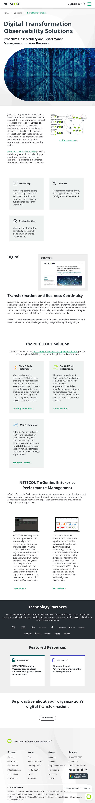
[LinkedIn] (70, 770)
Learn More (18, 588)
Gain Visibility (60, 408)
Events (30, 774)
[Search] (84, 4)
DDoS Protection (14, 770)
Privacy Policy (41, 794)
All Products (12, 778)
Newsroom (52, 774)
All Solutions (12, 774)
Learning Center (34, 765)
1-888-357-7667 (75, 757)
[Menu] (89, 4)
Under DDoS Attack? (77, 765)
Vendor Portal (54, 794)
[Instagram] (86, 770)
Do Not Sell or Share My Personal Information (26, 797)
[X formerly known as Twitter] (74, 769)
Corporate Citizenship (57, 765)
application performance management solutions (55, 351)
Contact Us (47, 717)
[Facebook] (82, 769)
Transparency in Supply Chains (20, 794)
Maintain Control (21, 462)
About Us (52, 757)
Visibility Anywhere (22, 408)
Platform (10, 757)
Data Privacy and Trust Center (59, 791)
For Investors (53, 770)
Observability (12, 761)
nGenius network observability (21, 151)
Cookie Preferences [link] (15, 800)
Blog (30, 757)
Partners (52, 778)
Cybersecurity (13, 765)
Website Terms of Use (35, 791)
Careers (51, 761)
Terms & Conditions (15, 791)
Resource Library (35, 761)
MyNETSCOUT (33, 770)
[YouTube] (78, 769)
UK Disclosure (76, 797)
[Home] (12, 3)
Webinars (32, 778)
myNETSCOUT (75, 4)
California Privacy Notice (58, 797)
